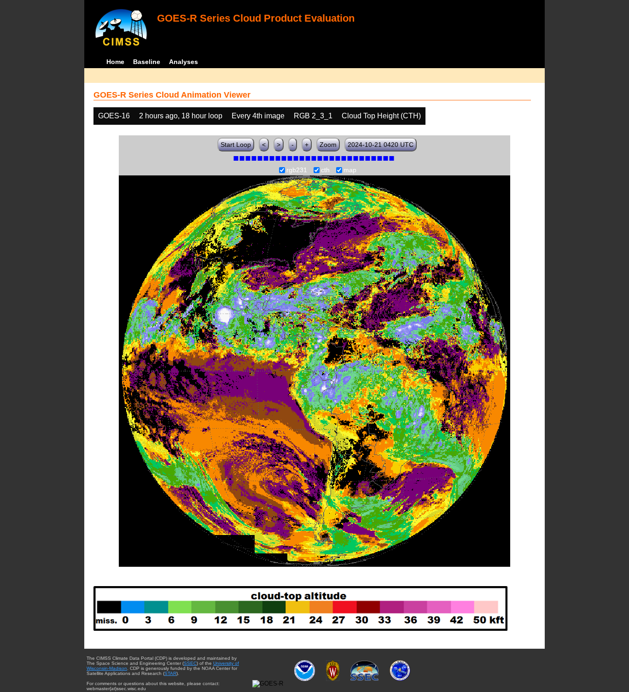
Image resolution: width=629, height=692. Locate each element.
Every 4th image (258, 116)
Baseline (146, 61)
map (350, 170)
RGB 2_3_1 (313, 116)
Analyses (183, 61)
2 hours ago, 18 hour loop (180, 116)
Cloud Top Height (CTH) (381, 116)
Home (115, 61)
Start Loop (236, 144)
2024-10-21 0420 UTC (381, 144)
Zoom (328, 144)
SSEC (190, 663)
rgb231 (296, 170)
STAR (170, 673)
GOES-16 (114, 116)
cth (325, 170)
